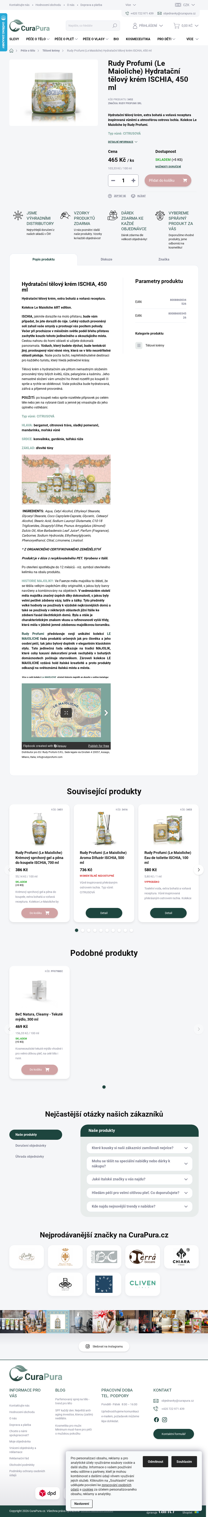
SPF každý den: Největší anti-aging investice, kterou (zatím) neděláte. (74, 1414)
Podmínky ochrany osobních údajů (27, 1473)
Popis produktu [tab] (43, 259)
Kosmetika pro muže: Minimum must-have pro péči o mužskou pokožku (73, 1429)
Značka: (125, 103)
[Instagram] (164, 1419)
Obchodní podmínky (22, 1464)
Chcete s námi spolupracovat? (19, 1433)
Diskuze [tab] (106, 259)
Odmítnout (155, 1462)
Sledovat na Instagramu (108, 1346)
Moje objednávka (20, 1441)
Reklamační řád (19, 1458)
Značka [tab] (163, 259)
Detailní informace (120, 141)
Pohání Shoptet (187, 1511)
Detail (103, 913)
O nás (70, 4)
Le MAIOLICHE (48, 677)
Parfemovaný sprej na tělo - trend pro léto (72, 1401)
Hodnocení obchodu (48, 4)
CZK (186, 5)
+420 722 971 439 (172, 1408)
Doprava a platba (91, 4)
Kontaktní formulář (174, 1434)
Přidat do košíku (161, 180)
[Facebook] (156, 1419)
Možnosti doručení (168, 166)
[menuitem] (15, 39)
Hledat (115, 25)
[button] (77, 930)
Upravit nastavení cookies (97, 1511)
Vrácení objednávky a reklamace (22, 1450)
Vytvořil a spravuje (151, 1511)
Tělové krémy (154, 345)
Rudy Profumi (33, 634)
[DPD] (47, 1493)
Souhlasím (184, 1462)
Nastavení (81, 1504)
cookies (87, 1489)
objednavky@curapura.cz (177, 1400)
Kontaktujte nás (19, 4)
